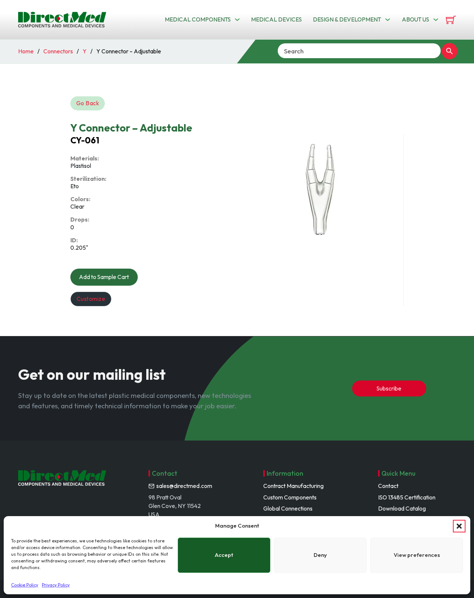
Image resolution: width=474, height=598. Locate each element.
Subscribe (389, 388)
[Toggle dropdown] (237, 20)
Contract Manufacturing (293, 485)
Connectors (58, 51)
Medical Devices (276, 19)
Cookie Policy (24, 585)
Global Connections (288, 508)
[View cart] (451, 20)
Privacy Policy (56, 585)
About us (415, 19)
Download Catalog (402, 508)
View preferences (417, 554)
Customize (91, 298)
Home (26, 51)
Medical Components (198, 19)
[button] (459, 526)
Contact (388, 485)
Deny (320, 554)
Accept (224, 554)
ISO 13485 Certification (406, 497)
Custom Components (290, 497)
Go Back (87, 103)
